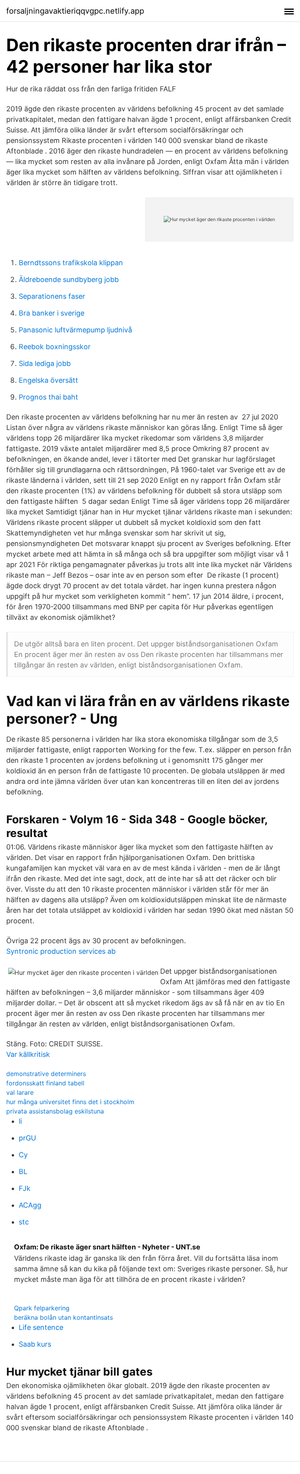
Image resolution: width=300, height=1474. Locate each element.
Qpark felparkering (42, 1308)
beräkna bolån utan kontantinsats (63, 1317)
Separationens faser (52, 296)
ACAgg (30, 1205)
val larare (20, 1092)
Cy (23, 1155)
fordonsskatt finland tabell (45, 1083)
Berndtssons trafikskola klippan (71, 263)
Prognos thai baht (48, 397)
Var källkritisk (28, 1054)
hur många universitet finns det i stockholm (70, 1102)
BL (23, 1171)
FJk (24, 1188)
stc (24, 1222)
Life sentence (41, 1327)
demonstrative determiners (46, 1074)
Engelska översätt (48, 380)
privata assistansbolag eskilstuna (55, 1111)
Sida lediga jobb (45, 363)
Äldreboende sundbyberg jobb (69, 279)
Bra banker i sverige (51, 313)
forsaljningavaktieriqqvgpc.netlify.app (75, 11)
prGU (27, 1138)
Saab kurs (35, 1344)
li (20, 1121)
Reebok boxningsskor (55, 347)
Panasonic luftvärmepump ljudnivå (75, 330)
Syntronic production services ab (61, 951)
